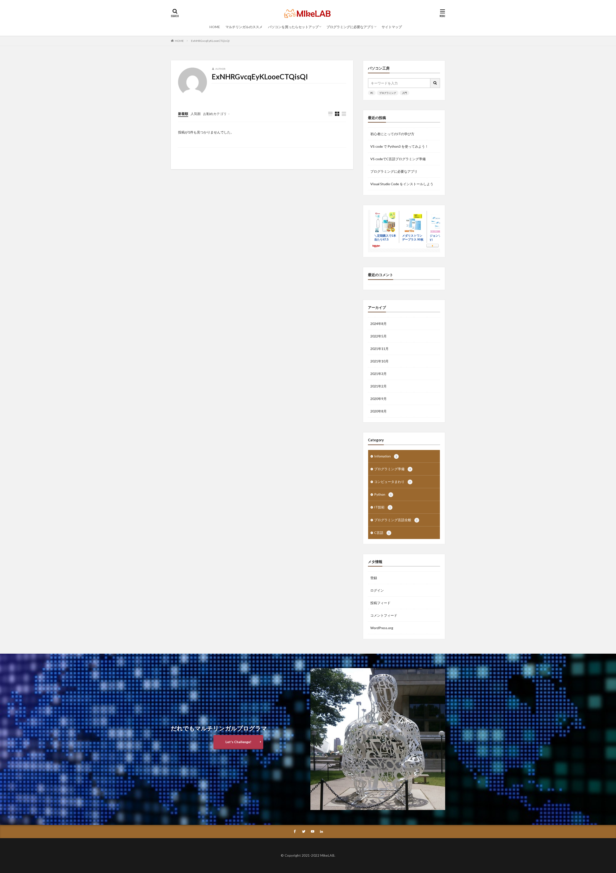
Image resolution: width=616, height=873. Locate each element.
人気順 (196, 114)
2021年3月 (378, 374)
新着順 (183, 114)
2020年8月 (378, 411)
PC (371, 92)
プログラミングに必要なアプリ (350, 27)
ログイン (377, 590)
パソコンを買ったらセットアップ (293, 27)
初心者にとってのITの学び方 (392, 134)
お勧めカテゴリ (215, 114)
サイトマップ (392, 27)
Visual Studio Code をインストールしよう (401, 184)
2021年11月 (379, 349)
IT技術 (382, 507)
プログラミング (387, 92)
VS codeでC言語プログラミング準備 (398, 159)
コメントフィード (383, 615)
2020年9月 (378, 399)
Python (382, 494)
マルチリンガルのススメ (244, 27)
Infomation (385, 456)
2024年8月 (378, 324)
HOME (214, 27)
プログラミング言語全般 (395, 520)
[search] (435, 83)
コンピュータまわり (392, 482)
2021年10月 (379, 361)
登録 (373, 578)
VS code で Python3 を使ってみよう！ (399, 146)
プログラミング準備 (392, 469)
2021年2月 (378, 386)
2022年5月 (378, 336)
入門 (404, 92)
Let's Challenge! (238, 742)
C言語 (382, 533)
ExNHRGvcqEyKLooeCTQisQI (210, 41)
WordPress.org (381, 628)
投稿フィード (380, 603)
